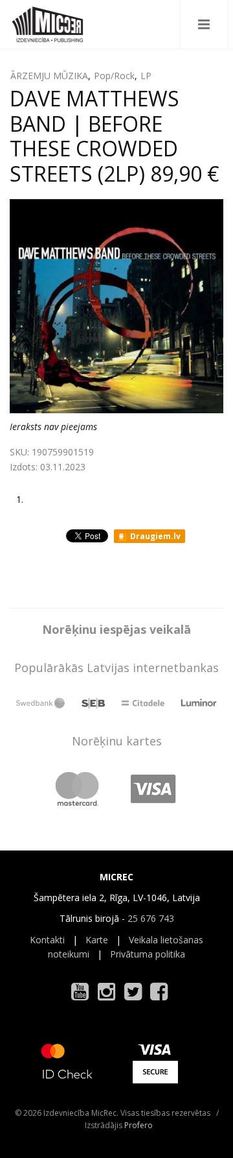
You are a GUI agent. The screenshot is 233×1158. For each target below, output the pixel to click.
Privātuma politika (147, 954)
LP (145, 75)
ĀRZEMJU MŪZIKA (49, 75)
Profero (138, 1125)
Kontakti (47, 940)
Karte (96, 940)
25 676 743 (151, 918)
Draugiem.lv (154, 536)
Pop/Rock (114, 75)
